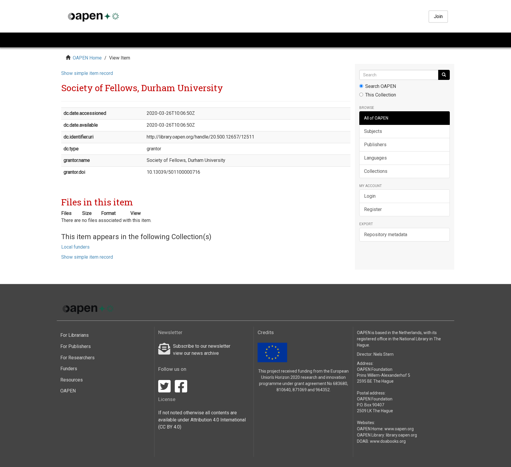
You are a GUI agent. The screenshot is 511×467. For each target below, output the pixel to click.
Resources (71, 380)
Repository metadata (385, 234)
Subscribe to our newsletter (201, 346)
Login (370, 196)
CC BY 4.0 (170, 427)
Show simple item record (87, 73)
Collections (375, 171)
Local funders (75, 247)
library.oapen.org (401, 435)
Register (373, 209)
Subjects (373, 131)
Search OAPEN (380, 86)
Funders (68, 368)
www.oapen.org (399, 428)
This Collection (380, 95)
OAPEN (68, 391)
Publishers (375, 144)
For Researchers (77, 357)
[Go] (444, 75)
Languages (375, 158)
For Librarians (74, 335)
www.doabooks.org (388, 441)
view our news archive (196, 353)
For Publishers (75, 346)
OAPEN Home (87, 58)
